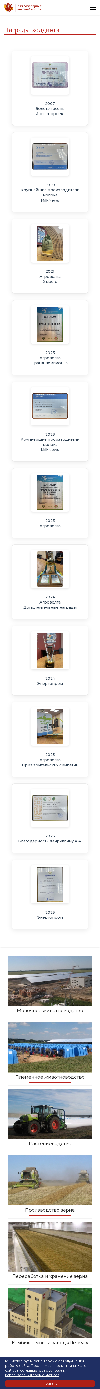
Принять (50, 1383)
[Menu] (93, 7)
